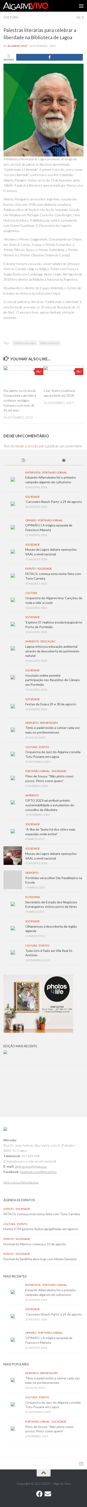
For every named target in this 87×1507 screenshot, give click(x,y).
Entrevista (33, 472)
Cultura (10, 17)
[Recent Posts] (23, 461)
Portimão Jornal (54, 472)
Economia (32, 896)
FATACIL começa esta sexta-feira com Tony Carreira (41, 1214)
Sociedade (32, 496)
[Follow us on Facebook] (39, 1494)
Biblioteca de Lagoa (25, 343)
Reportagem (49, 722)
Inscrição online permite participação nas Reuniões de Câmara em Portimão (52, 679)
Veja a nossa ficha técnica (21, 1182)
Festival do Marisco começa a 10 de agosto (34, 1244)
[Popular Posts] (64, 461)
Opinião (30, 520)
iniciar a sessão (26, 446)
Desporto (32, 722)
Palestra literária (49, 343)
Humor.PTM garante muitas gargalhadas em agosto (40, 1229)
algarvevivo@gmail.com (31, 1166)
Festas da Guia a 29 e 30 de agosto (50, 704)
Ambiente (32, 641)
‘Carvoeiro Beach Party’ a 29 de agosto (53, 502)
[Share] (49, 57)
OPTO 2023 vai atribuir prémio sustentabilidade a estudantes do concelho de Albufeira (49, 804)
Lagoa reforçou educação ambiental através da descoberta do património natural (52, 651)
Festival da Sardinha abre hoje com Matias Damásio (40, 1259)
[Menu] (81, 6)
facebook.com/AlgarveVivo (38, 1172)
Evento (30, 568)
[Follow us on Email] (48, 1494)
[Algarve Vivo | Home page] (33, 6)
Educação (48, 641)
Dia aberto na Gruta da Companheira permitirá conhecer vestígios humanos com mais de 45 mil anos (19, 400)
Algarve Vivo (17, 46)
